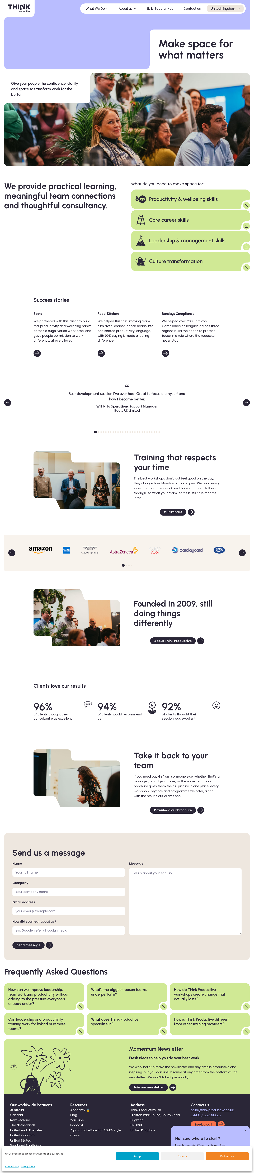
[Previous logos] (11, 552)
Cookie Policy (12, 1166)
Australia (17, 1110)
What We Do (95, 8)
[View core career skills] (246, 226)
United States (20, 1140)
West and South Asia (26, 1145)
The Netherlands (22, 1125)
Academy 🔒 (80, 1110)
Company (20, 883)
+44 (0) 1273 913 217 (206, 1115)
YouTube (77, 1120)
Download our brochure (173, 810)
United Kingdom (223, 8)
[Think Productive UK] (19, 8)
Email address (23, 902)
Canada (16, 1115)
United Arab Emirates (26, 1130)
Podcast (76, 1125)
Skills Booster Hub (159, 8)
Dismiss (182, 1156)
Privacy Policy (28, 1166)
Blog (73, 1115)
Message (136, 863)
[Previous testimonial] (7, 402)
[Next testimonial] (246, 402)
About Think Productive (173, 641)
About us (126, 8)
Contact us (192, 8)
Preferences (227, 1156)
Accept (137, 1156)
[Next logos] (242, 552)
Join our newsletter (148, 1087)
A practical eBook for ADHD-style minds (95, 1133)
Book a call (203, 1124)
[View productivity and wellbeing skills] (246, 205)
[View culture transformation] (246, 267)
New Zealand (20, 1120)
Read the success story (37, 353)
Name (17, 863)
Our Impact (173, 512)
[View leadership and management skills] (246, 246)
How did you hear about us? (34, 921)
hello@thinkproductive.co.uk (212, 1110)
